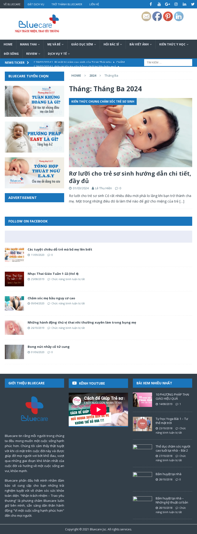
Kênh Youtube (92, 383)
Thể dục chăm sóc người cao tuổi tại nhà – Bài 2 (173, 448)
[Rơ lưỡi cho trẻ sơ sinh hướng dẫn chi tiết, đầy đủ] (130, 132)
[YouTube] (159, 4)
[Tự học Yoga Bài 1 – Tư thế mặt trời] (142, 424)
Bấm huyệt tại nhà (168, 474)
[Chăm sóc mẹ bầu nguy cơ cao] (14, 303)
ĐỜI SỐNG (11, 54)
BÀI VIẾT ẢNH (139, 44)
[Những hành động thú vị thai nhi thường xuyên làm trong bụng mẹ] (14, 327)
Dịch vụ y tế (57, 54)
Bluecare (96, 529)
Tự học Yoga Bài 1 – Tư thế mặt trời (172, 421)
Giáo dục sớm (82, 44)
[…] (181, 201)
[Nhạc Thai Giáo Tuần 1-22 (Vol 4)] (14, 279)
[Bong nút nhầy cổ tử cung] (14, 352)
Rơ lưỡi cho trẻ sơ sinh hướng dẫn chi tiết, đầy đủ (130, 177)
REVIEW (31, 54)
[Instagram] (176, 4)
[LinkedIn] (184, 4)
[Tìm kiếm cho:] (168, 62)
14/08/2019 (165, 404)
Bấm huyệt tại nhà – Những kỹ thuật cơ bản (172, 500)
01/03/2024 (81, 188)
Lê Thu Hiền (103, 188)
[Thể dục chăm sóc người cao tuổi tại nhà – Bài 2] (142, 451)
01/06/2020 (37, 352)
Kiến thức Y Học (172, 44)
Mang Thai (28, 44)
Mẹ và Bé (54, 44)
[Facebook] (151, 4)
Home (8, 44)
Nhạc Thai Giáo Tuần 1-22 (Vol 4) (53, 273)
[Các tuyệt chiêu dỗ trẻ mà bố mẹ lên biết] (14, 254)
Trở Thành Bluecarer (66, 4)
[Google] (167, 4)
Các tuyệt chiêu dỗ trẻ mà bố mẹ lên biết (60, 249)
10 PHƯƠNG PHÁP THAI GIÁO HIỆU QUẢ (172, 396)
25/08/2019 (37, 279)
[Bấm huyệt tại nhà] (142, 479)
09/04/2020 (37, 303)
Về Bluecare (12, 4)
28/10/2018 (165, 479)
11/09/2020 (37, 255)
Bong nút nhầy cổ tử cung (49, 346)
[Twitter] (193, 4)
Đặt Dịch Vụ (36, 4)
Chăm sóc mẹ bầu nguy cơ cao (51, 298)
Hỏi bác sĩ (111, 44)
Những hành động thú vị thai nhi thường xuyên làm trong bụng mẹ (82, 322)
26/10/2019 (37, 328)
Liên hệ (94, 4)
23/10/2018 (165, 428)
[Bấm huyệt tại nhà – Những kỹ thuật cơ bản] (142, 503)
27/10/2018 (165, 456)
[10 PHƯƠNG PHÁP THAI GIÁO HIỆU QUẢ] (142, 400)
